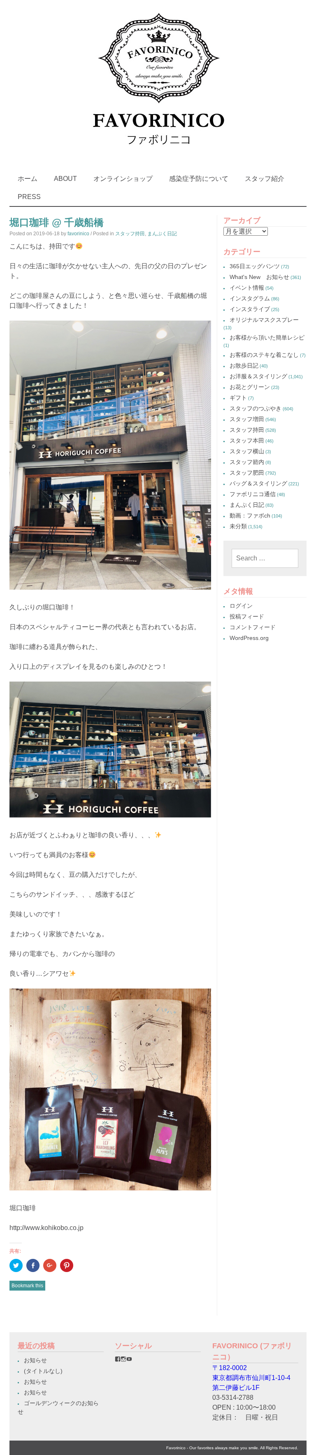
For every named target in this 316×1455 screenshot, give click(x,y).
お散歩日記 (244, 365)
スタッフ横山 (247, 451)
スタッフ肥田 (247, 472)
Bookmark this (27, 1286)
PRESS (29, 196)
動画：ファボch (250, 515)
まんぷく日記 (162, 234)
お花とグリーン (250, 387)
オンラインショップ (123, 178)
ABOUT (65, 178)
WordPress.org (249, 638)
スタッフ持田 (130, 234)
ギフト (238, 397)
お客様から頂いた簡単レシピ (267, 337)
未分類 (238, 526)
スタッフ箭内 (247, 462)
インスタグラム (250, 298)
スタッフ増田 (247, 419)
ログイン (241, 605)
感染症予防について (198, 178)
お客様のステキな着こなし (264, 354)
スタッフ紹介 (264, 178)
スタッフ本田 (247, 440)
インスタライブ (250, 309)
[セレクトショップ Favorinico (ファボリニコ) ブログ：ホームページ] (158, 152)
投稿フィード (247, 616)
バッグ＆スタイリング (258, 483)
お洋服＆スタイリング (258, 376)
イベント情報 (247, 287)
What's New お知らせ (259, 277)
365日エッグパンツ (255, 266)
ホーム (27, 178)
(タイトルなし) (43, 1371)
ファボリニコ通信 (253, 494)
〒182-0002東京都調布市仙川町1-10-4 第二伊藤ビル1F (251, 1377)
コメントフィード (253, 627)
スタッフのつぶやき (255, 408)
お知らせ (35, 1360)
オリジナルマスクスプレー (264, 319)
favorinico (78, 234)
